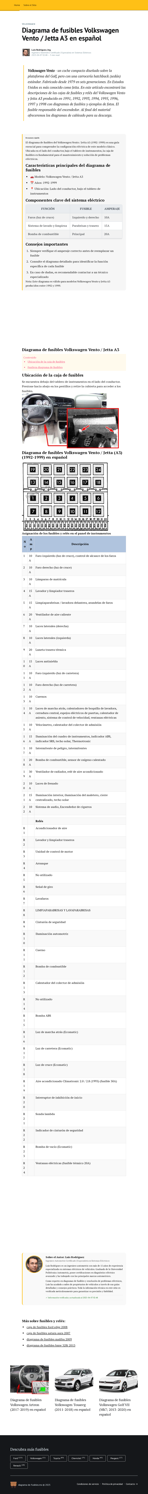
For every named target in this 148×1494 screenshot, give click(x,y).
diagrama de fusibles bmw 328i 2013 (51, 1345)
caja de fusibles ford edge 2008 (47, 1327)
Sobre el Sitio (30, 5)
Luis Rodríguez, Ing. (41, 49)
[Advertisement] (74, 319)
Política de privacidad (112, 1483)
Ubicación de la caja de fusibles (46, 361)
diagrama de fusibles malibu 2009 (49, 1339)
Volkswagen (28, 24)
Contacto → (132, 1483)
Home (17, 5)
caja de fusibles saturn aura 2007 (48, 1333)
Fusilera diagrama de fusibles (45, 367)
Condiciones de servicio (88, 1483)
